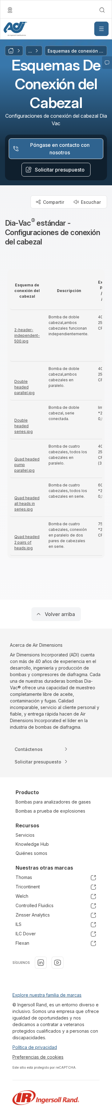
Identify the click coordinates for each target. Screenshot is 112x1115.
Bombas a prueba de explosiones (50, 811)
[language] (10, 10)
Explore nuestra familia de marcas (47, 995)
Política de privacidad (34, 1047)
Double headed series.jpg (23, 426)
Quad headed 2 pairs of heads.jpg (27, 542)
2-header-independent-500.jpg (27, 335)
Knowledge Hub (32, 844)
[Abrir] (101, 29)
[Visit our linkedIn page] (41, 963)
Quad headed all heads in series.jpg (27, 503)
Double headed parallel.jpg (24, 387)
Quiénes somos (31, 853)
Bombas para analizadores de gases (53, 801)
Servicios (25, 835)
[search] (102, 10)
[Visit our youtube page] (57, 963)
